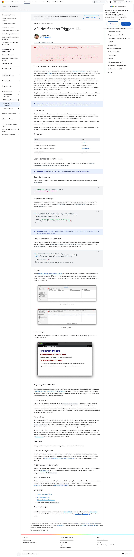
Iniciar (126, 24)
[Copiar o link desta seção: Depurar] (41, 270)
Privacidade (36, 553)
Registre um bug (27, 540)
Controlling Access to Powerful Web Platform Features (49, 391)
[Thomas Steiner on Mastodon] (46, 38)
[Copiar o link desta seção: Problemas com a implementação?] (60, 465)
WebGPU (27, 10)
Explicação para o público (44, 494)
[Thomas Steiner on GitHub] (41, 38)
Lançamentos (18, 10)
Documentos (27, 2)
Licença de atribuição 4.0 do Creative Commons (87, 523)
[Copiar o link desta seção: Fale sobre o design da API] (54, 451)
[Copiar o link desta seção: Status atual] (45, 134)
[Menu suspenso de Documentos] (32, 2)
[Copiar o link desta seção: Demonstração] (46, 332)
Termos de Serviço (27, 553)
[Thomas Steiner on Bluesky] (48, 38)
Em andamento (85, 148)
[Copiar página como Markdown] (77, 28)
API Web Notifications (79, 71)
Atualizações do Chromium (66, 540)
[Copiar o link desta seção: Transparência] (45, 417)
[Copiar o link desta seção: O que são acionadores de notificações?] (70, 67)
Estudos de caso (40, 2)
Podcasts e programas (65, 547)
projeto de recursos (72, 47)
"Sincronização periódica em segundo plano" (53, 59)
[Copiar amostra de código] (99, 187)
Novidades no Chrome (58, 2)
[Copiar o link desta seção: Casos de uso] (45, 111)
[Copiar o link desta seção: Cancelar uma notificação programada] (63, 239)
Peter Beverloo (93, 512)
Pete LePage (86, 514)
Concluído (84, 142)
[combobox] (100, 1)
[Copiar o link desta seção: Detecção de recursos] (51, 177)
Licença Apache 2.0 (60, 525)
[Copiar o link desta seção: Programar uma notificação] (55, 199)
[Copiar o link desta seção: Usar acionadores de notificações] (64, 159)
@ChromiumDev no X (102, 540)
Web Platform (13, 7)
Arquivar (62, 545)
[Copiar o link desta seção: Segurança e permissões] (56, 385)
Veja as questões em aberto (29, 542)
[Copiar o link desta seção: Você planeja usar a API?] (52, 478)
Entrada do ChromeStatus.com (46, 500)
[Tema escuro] (96, 187)
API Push (49, 73)
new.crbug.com (44, 471)
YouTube (99, 542)
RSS (98, 547)
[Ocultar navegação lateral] (18, 554)
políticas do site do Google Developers (90, 525)
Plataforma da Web (7, 10)
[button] (9, 75)
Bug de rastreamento (43, 497)
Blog (48, 2)
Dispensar (113, 24)
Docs (4, 7)
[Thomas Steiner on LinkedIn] (43, 38)
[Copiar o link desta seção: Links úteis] (44, 490)
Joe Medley (78, 514)
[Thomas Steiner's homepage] (50, 38)
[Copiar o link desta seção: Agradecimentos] (49, 507)
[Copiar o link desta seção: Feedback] (43, 442)
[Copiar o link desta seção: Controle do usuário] (49, 400)
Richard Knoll (68, 512)
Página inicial (37, 23)
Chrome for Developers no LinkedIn (105, 545)
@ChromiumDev (38, 485)
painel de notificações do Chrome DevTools (49, 274)
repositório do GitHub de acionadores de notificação (59, 458)
